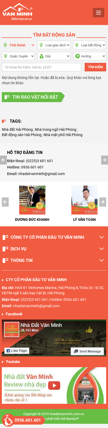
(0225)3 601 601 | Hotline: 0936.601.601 (54, 299)
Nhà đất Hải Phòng (17, 129)
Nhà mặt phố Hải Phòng (63, 135)
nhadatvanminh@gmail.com (41, 174)
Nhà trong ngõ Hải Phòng (55, 129)
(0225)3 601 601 (39, 161)
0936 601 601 (32, 167)
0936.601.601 (28, 420)
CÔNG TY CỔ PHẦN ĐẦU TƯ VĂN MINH (47, 237)
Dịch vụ (18, 248)
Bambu (72, 419)
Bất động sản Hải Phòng (21, 135)
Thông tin (21, 260)
